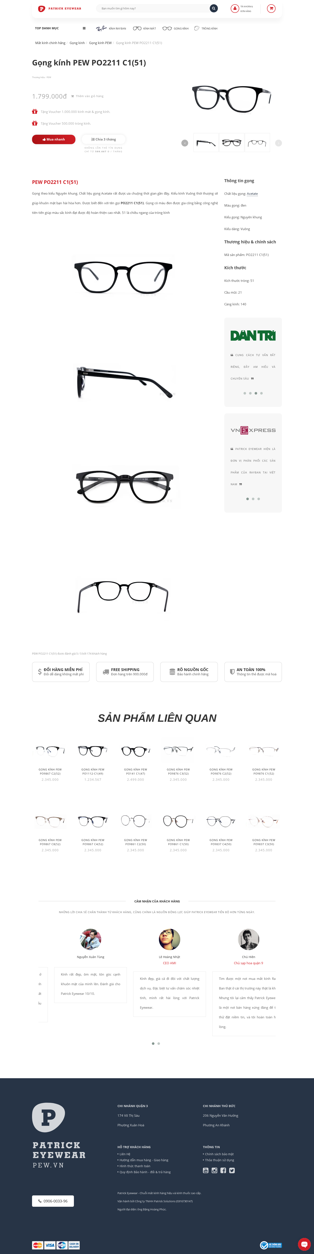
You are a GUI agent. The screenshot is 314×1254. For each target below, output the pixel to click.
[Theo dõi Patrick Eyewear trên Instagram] (216, 1171)
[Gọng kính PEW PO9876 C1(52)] (264, 750)
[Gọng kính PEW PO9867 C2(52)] (50, 750)
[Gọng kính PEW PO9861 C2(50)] (135, 820)
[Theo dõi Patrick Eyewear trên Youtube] (207, 1171)
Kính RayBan (117, 28)
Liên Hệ (125, 1154)
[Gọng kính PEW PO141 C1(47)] (135, 750)
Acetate (252, 193)
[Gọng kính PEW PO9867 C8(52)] (50, 820)
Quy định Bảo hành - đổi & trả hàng (145, 1172)
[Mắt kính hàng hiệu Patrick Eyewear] (60, 8)
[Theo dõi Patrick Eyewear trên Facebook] (224, 1171)
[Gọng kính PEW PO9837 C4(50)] (221, 820)
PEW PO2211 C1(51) (55, 182)
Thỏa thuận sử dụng (219, 1160)
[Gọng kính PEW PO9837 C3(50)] (264, 820)
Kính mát (149, 28)
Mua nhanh (55, 139)
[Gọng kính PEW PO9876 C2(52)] (221, 750)
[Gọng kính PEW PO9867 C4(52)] (93, 820)
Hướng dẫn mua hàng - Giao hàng (144, 1160)
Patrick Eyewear (127, 1193)
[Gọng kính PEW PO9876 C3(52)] (178, 750)
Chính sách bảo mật (219, 1154)
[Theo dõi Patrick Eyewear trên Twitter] (232, 1171)
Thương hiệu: (38, 77)
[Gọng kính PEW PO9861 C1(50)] (178, 820)
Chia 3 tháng (105, 139)
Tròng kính (209, 28)
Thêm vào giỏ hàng (89, 96)
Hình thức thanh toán (135, 1166)
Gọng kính (181, 28)
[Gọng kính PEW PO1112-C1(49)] (93, 750)
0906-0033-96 (55, 1201)
